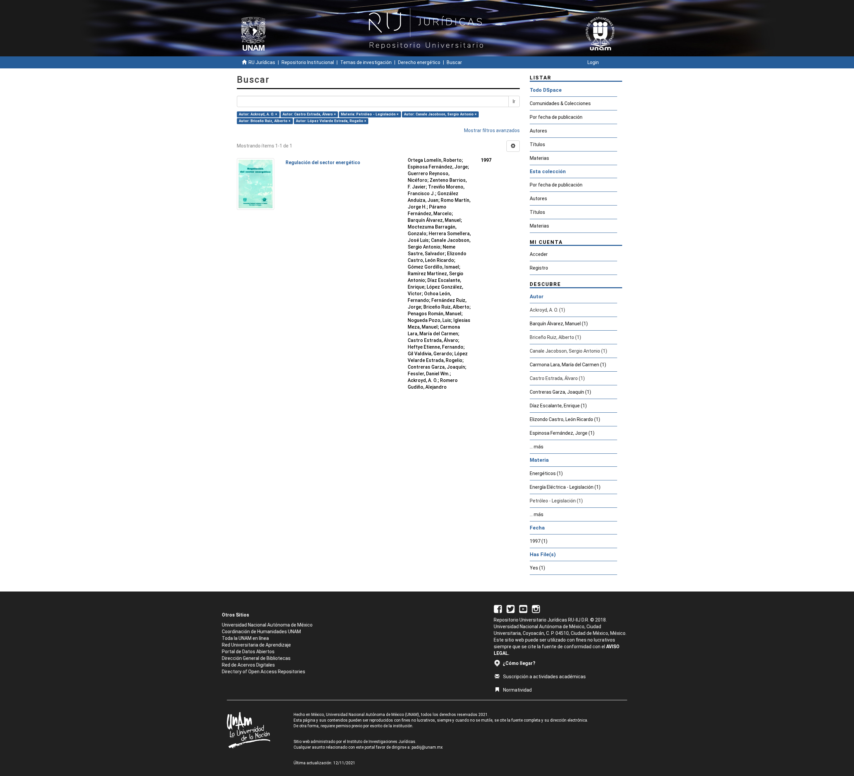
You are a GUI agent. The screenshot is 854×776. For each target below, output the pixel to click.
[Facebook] (498, 608)
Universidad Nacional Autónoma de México (267, 625)
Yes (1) (537, 567)
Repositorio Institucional (308, 62)
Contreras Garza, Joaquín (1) (560, 392)
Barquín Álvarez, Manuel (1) (559, 323)
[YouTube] (523, 608)
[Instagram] (536, 608)
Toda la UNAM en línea (245, 638)
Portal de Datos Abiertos (248, 651)
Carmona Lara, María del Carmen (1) (568, 364)
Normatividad (517, 690)
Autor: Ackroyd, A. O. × (258, 114)
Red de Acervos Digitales (248, 665)
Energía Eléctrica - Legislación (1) (565, 487)
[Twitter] (510, 608)
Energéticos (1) (546, 473)
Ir (514, 101)
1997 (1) (538, 541)
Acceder (539, 254)
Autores (538, 130)
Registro (539, 268)
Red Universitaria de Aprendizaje (256, 645)
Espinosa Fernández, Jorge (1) (562, 433)
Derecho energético (419, 62)
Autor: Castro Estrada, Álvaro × (309, 114)
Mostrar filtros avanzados (492, 130)
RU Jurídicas (262, 62)
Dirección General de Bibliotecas (256, 658)
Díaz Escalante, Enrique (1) (558, 405)
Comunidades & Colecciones (560, 103)
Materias (539, 158)
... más (536, 446)
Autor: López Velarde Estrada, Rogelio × (331, 121)
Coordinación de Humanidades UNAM (261, 631)
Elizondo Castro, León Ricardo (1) (565, 419)
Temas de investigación (366, 62)
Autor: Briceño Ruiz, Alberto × (265, 121)
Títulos (537, 144)
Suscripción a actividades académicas (544, 676)
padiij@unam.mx (427, 747)
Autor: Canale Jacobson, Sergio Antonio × (440, 114)
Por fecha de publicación (556, 117)
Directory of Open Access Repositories (263, 671)
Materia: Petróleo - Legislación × (370, 114)
